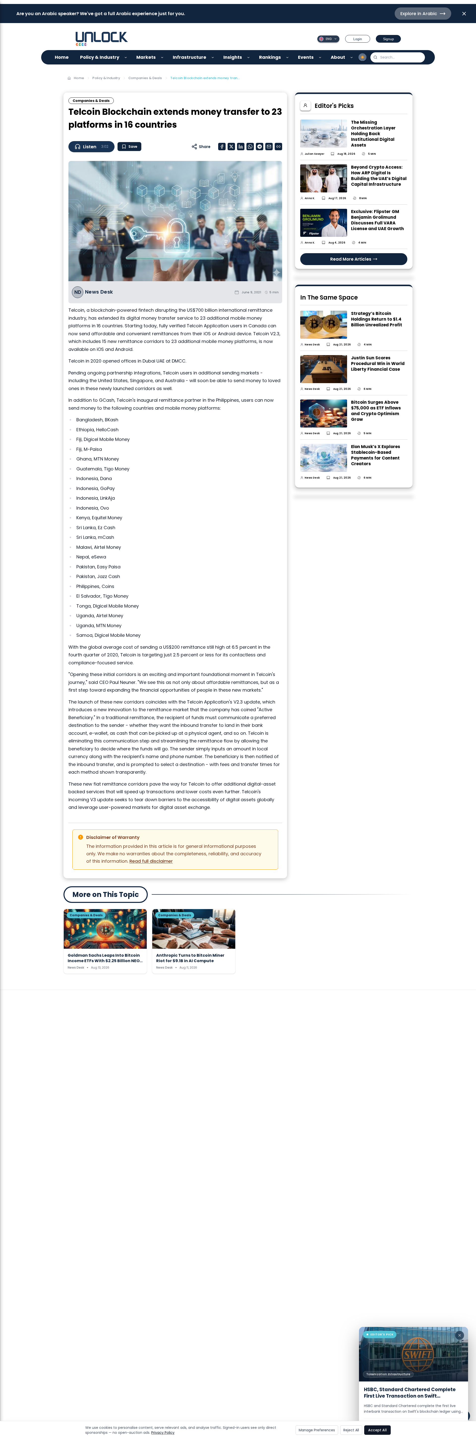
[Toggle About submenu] (352, 57)
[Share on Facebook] (222, 146)
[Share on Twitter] (231, 146)
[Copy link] (278, 146)
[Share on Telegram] (259, 146)
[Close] (459, 1335)
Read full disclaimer (151, 861)
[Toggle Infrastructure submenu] (213, 57)
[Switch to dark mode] (362, 57)
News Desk (99, 292)
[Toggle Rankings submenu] (287, 57)
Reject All (351, 1430)
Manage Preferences (317, 1430)
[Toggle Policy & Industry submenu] (126, 57)
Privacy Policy (163, 1432)
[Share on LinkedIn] (240, 146)
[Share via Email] (269, 146)
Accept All (377, 1430)
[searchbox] (397, 57)
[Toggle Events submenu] (320, 57)
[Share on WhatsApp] (250, 146)
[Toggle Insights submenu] (248, 57)
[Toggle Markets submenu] (162, 57)
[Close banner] (464, 14)
